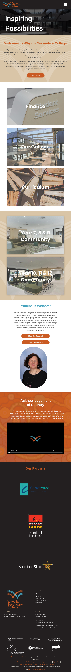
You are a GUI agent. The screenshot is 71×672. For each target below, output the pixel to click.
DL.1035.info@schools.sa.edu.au (46, 622)
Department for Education (19, 657)
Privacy (36, 664)
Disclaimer (28, 664)
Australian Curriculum (17, 662)
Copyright (21, 664)
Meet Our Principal (35, 336)
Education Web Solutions (36, 669)
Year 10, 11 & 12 (41, 600)
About (37, 594)
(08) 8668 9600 (40, 620)
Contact (38, 604)
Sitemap (51, 664)
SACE (28, 662)
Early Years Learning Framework (41, 662)
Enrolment (39, 596)
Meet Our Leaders (35, 342)
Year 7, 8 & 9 (40, 598)
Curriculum (39, 602)
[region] (35, 22)
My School (56, 662)
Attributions (43, 664)
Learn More (35, 75)
